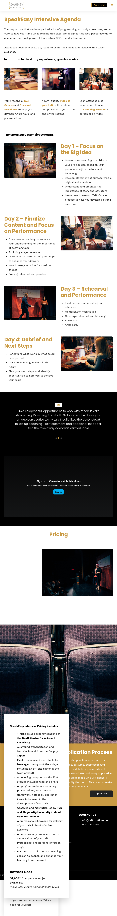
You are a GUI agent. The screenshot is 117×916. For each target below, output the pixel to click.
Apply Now (101, 793)
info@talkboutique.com (96, 820)
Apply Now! (99, 5)
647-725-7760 (90, 824)
